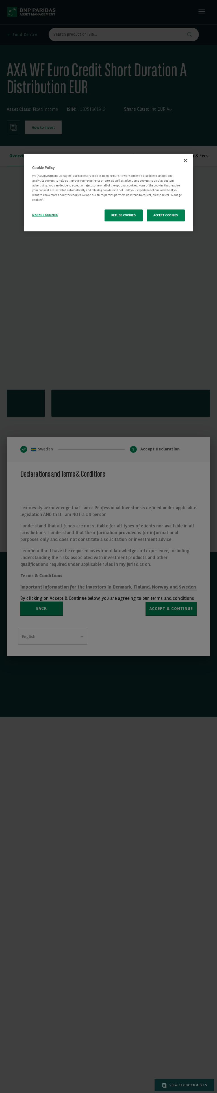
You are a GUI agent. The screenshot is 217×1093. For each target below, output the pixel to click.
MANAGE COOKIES (45, 215)
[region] (108, 192)
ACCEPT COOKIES (165, 215)
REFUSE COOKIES (123, 215)
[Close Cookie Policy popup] (185, 160)
